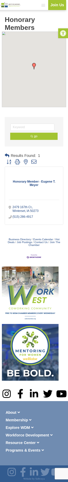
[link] (63, 33)
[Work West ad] (30, 322)
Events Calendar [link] (43, 239)
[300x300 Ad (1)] (30, 379)
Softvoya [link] (40, 478)
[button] (43, 5)
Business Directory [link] (20, 239)
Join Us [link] (57, 5)
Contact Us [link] (41, 242)
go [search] (35, 136)
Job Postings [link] (24, 242)
